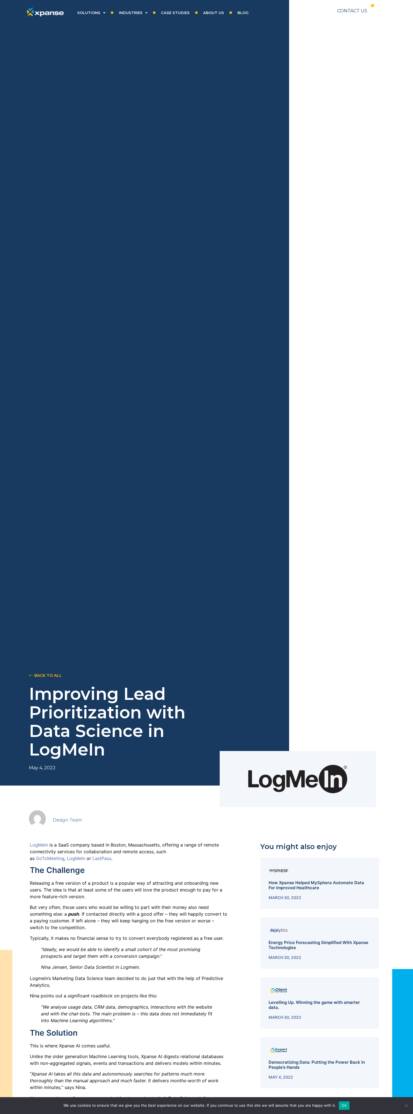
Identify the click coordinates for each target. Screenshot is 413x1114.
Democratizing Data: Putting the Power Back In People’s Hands (317, 1064)
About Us (213, 12)
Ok (344, 1105)
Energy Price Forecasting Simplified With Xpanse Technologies (318, 945)
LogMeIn (39, 845)
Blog (243, 12)
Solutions (88, 12)
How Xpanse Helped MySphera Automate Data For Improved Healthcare (316, 885)
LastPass (101, 858)
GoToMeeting (50, 858)
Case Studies (175, 12)
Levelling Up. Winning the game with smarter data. (314, 1005)
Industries (130, 12)
